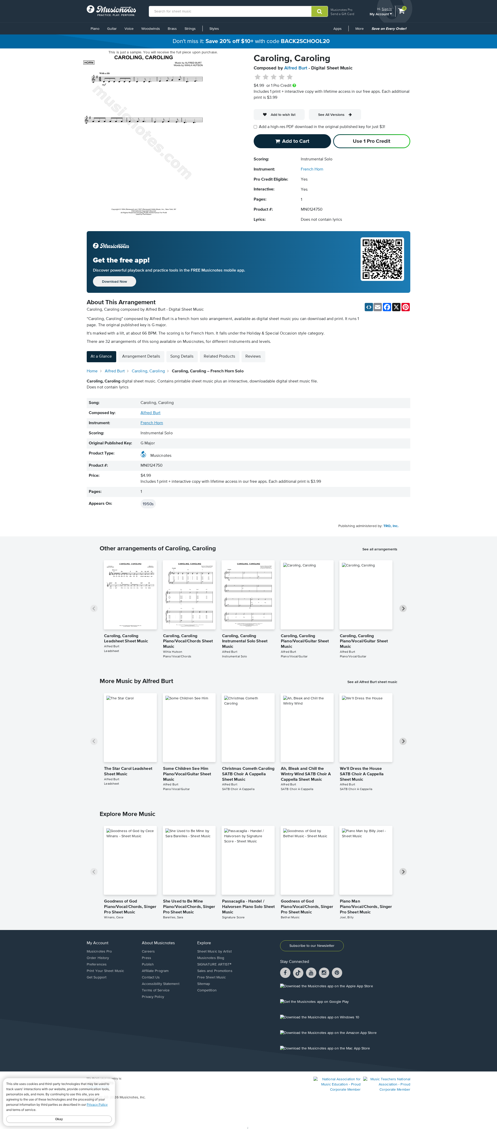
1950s (148, 503)
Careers (148, 951)
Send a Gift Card (342, 14)
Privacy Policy (153, 997)
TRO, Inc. (391, 526)
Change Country (98, 1087)
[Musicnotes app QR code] (382, 262)
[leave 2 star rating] (266, 77)
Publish (148, 964)
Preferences (97, 964)
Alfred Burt (295, 68)
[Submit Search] (319, 11)
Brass (172, 29)
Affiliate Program (155, 971)
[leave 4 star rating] (282, 77)
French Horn (312, 169)
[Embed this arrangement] (369, 307)
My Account (380, 14)
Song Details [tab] (181, 356)
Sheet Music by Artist (214, 951)
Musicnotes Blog (210, 958)
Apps (337, 29)
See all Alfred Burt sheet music (372, 682)
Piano (95, 29)
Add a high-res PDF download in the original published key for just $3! (322, 127)
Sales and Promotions (214, 971)
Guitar (112, 29)
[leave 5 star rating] (290, 77)
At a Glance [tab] (101, 356)
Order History (98, 958)
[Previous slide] (94, 608)
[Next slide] (403, 608)
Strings (190, 29)
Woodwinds (150, 29)
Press (146, 958)
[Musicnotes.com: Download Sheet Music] (111, 10)
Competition (207, 990)
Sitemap (203, 984)
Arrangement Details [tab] (141, 356)
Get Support (96, 977)
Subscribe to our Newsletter (311, 946)
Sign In (387, 9)
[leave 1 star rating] (258, 77)
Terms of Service (156, 990)
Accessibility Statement (160, 984)
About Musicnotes (158, 943)
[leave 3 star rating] (274, 77)
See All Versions (331, 114)
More (361, 30)
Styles (214, 29)
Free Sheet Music (211, 977)
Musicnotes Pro (341, 9)
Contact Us (151, 977)
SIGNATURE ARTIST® (214, 964)
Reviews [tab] (253, 356)
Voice (129, 29)
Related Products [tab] (219, 356)
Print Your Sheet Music (105, 971)
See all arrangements (379, 549)
